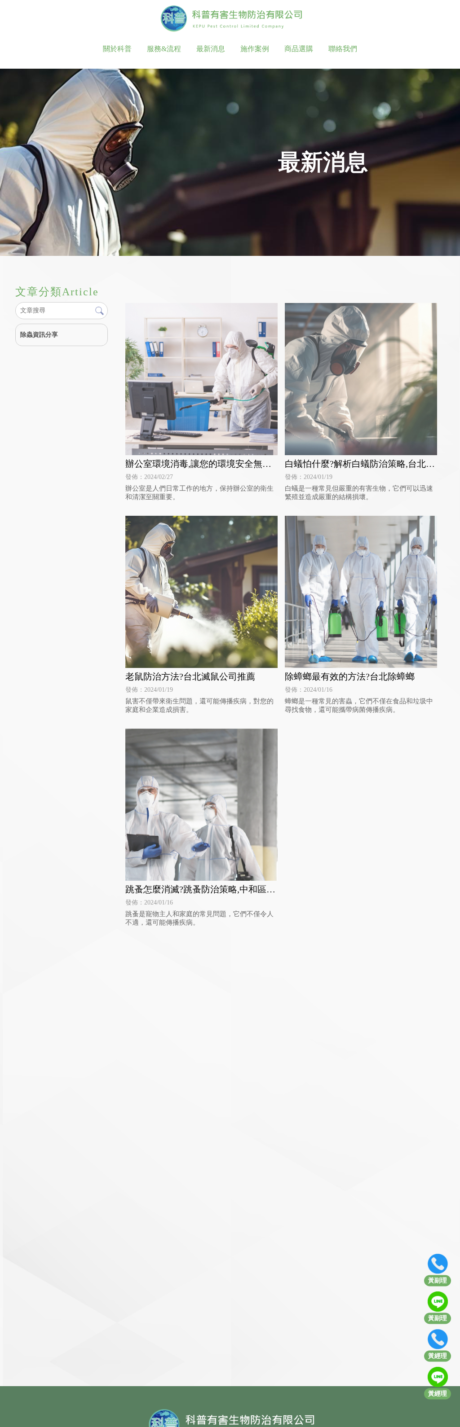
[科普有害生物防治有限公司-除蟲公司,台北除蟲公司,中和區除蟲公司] (230, 19)
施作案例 (254, 49)
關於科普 (117, 49)
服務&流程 (164, 49)
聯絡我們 (342, 49)
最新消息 (210, 49)
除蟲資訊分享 (39, 334)
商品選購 (298, 49)
